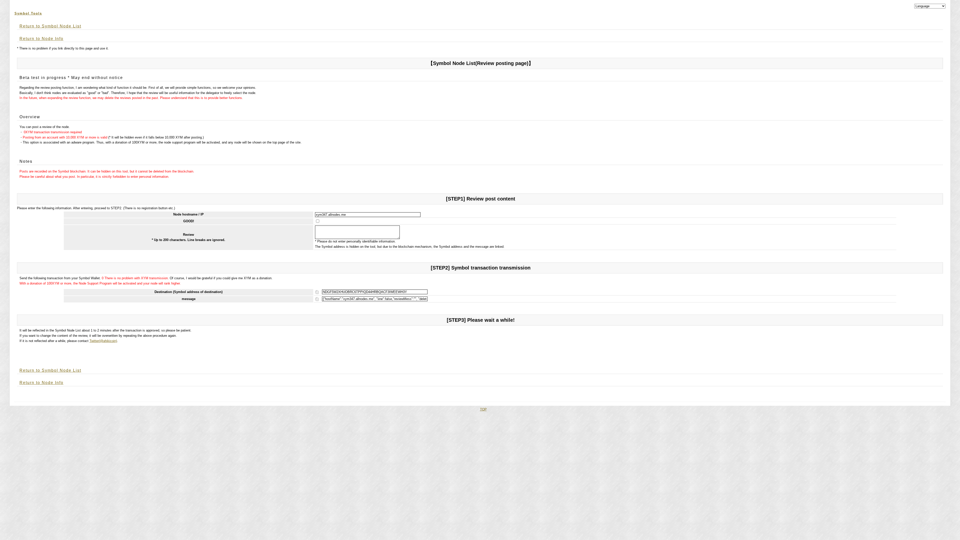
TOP (483, 409)
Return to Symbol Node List (50, 26)
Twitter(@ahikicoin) (103, 341)
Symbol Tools (28, 13)
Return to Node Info (42, 38)
